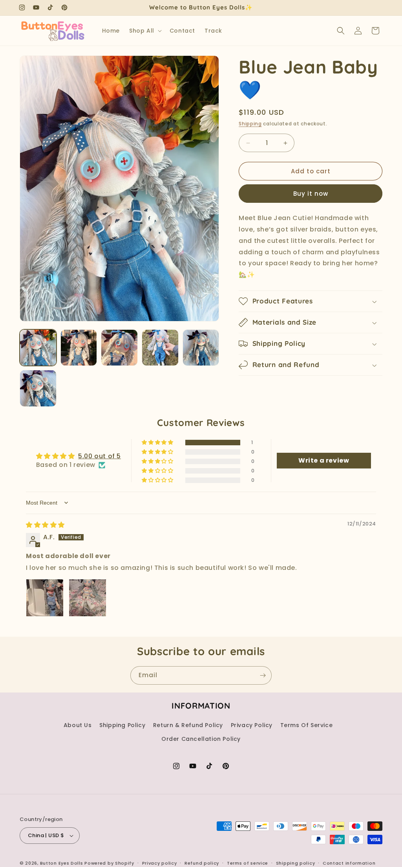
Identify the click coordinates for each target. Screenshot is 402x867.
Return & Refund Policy (188, 725)
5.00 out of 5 (99, 456)
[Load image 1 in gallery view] (38, 347)
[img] (45, 524)
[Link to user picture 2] (87, 598)
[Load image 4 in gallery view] (160, 347)
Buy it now (310, 193)
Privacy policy (159, 863)
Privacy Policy (251, 725)
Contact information (349, 863)
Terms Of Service (306, 725)
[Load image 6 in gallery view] (38, 388)
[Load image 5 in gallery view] (201, 347)
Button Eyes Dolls (61, 863)
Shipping (250, 123)
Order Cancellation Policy (201, 739)
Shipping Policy (122, 725)
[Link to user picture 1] (45, 598)
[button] (144, 30)
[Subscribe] (262, 675)
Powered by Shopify (109, 863)
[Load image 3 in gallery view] (119, 347)
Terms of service (247, 863)
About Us (78, 725)
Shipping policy (295, 863)
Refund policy (202, 863)
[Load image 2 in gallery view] (78, 347)
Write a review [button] (323, 460)
